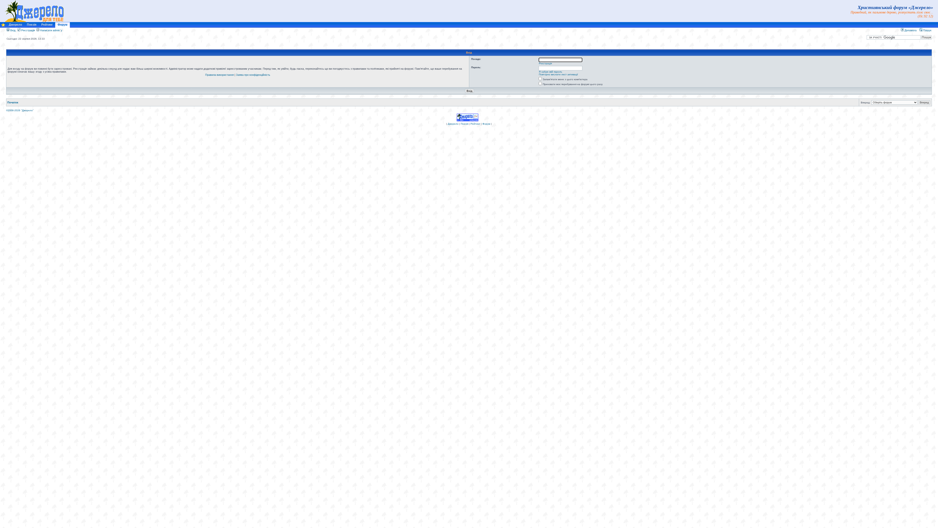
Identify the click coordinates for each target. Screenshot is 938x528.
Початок (12, 102)
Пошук (926, 30)
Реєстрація (28, 30)
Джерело (15, 24)
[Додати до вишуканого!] (3, 26)
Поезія (31, 24)
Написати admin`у (51, 30)
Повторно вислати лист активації (558, 74)
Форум (62, 24)
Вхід (12, 30)
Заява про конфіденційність (253, 74)
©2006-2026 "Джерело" (20, 110)
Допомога (910, 30)
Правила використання (219, 74)
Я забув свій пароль (550, 71)
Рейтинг (47, 24)
